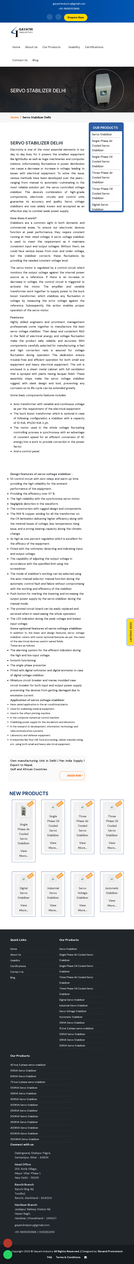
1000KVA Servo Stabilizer (24, 1139)
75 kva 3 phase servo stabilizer (27, 1082)
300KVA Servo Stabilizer (24, 1116)
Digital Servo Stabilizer (72, 999)
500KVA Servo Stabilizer (24, 1133)
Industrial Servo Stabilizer (73, 1005)
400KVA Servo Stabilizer (24, 1127)
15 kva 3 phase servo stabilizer (76, 1028)
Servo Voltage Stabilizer (72, 1011)
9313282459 (47, 1232)
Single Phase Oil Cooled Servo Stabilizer (102, 161)
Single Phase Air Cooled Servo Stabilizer (102, 145)
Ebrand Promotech (110, 1251)
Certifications (94, 47)
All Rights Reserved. (67, 1251)
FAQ (49, 1257)
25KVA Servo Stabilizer (72, 1040)
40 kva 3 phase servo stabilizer (28, 1065)
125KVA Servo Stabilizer (23, 1093)
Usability (74, 47)
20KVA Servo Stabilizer (72, 1034)
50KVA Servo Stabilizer (23, 1070)
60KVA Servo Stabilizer (23, 1076)
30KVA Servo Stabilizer (72, 1045)
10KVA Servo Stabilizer (72, 1022)
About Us (31, 47)
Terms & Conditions (68, 1257)
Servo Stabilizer (102, 134)
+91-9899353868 (68, 8)
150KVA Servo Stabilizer (23, 1099)
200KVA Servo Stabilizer (24, 1105)
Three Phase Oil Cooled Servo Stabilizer (102, 193)
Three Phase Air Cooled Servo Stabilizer (102, 177)
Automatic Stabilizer (71, 1017)
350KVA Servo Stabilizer (24, 1122)
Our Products (51, 47)
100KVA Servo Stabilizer (23, 1087)
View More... (23, 853)
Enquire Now (76, 17)
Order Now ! (74, 775)
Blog (35, 60)
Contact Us (20, 60)
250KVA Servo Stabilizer (24, 1110)
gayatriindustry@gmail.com (68, 3)
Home (16, 47)
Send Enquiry (130, 632)
